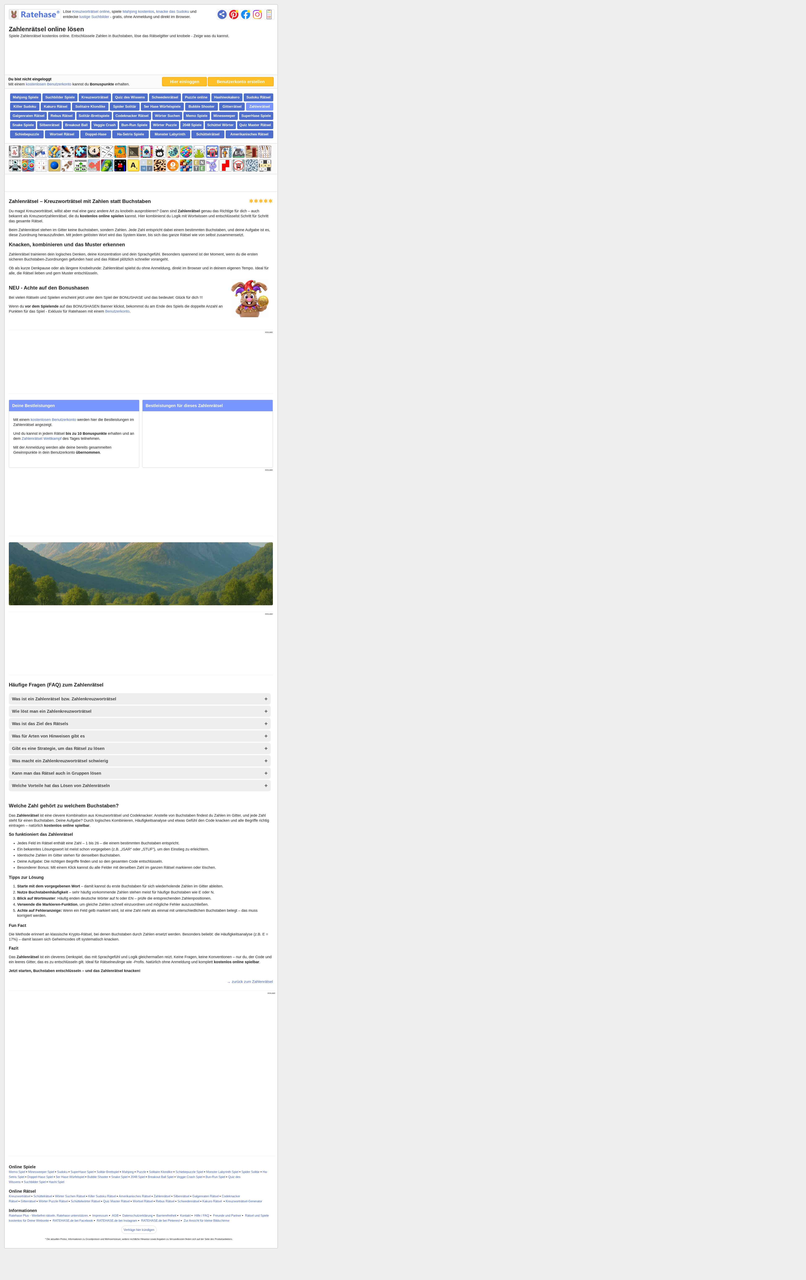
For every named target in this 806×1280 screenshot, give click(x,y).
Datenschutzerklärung (137, 1215)
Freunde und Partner (227, 1215)
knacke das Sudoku (172, 11)
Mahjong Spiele (25, 97)
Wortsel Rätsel (62, 134)
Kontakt (185, 1215)
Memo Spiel (17, 1172)
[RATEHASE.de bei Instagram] (257, 14)
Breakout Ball (76, 125)
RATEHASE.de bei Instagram (117, 1220)
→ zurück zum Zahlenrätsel (250, 982)
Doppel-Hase (95, 134)
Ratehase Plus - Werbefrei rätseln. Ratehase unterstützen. (49, 1215)
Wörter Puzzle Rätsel (53, 1201)
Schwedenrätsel (165, 97)
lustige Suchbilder (94, 17)
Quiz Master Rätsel (255, 125)
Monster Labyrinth (170, 134)
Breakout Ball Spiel (161, 1177)
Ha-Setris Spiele (130, 134)
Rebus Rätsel (62, 116)
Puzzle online (196, 97)
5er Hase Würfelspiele (162, 107)
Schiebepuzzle (27, 134)
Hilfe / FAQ (201, 1215)
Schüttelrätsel (208, 134)
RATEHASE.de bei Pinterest (160, 1220)
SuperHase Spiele (256, 116)
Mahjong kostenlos (138, 11)
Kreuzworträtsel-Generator (244, 1201)
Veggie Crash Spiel (190, 1177)
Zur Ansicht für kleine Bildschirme (206, 1220)
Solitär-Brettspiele (94, 116)
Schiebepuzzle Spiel (189, 1172)
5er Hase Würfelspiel (70, 1177)
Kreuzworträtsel (94, 97)
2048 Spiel (138, 1177)
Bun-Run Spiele (134, 125)
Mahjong (128, 1172)
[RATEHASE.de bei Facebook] (245, 14)
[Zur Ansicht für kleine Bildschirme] (269, 14)
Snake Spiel (119, 1177)
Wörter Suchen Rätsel (70, 1196)
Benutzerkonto (117, 311)
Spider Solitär (124, 107)
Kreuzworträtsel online (91, 11)
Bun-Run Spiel (215, 1177)
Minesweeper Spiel (41, 1172)
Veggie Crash (105, 125)
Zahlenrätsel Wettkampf (41, 438)
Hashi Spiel (56, 1182)
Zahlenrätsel (259, 107)
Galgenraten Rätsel (28, 116)
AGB (115, 1215)
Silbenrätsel (49, 125)
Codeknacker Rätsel (132, 116)
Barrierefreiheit (166, 1215)
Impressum (100, 1215)
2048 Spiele (192, 125)
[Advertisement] (140, 57)
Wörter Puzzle (165, 125)
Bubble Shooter (201, 107)
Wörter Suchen (167, 116)
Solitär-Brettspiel (108, 1172)
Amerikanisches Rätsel (249, 134)
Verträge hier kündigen (139, 1230)
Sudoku (62, 1172)
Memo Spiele (196, 116)
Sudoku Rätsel (258, 97)
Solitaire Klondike (90, 107)
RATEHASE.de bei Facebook (73, 1220)
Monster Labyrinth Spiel (222, 1172)
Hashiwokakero (226, 97)
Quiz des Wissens (130, 97)
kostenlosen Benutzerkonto (48, 84)
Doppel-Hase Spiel (40, 1177)
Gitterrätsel (232, 107)
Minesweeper (224, 116)
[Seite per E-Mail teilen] (222, 14)
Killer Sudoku (24, 107)
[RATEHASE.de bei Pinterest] (234, 14)
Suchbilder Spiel (35, 1182)
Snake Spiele (23, 125)
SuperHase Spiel (82, 1172)
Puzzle (141, 1172)
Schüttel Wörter (220, 125)
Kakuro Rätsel (55, 107)
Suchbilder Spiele (60, 97)
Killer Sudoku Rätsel (102, 1196)
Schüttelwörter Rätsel (85, 1201)
